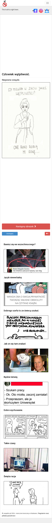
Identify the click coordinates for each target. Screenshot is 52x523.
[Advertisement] (26, 43)
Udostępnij (9, 234)
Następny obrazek (25, 226)
